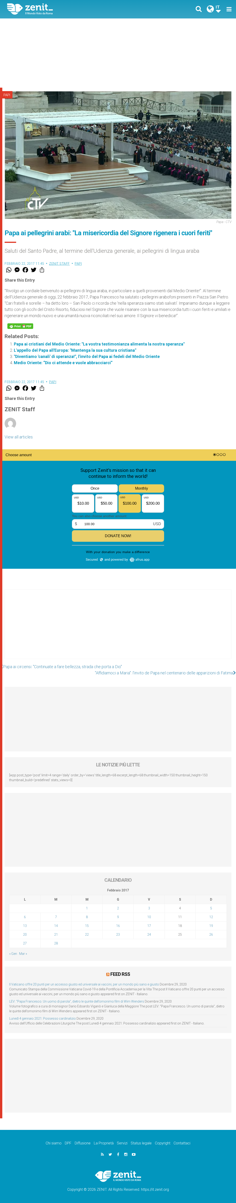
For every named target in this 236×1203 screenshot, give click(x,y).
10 (149, 917)
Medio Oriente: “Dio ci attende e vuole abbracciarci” (63, 362)
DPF (68, 1143)
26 (211, 934)
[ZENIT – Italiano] (66, 9)
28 (56, 943)
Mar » (23, 954)
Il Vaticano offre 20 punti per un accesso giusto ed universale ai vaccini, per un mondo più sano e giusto (84, 984)
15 (87, 926)
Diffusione (83, 1143)
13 (25, 926)
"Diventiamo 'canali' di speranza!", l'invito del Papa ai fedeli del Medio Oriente (87, 356)
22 (87, 934)
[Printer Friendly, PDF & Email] (20, 326)
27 (25, 943)
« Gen (13, 954)
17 (149, 926)
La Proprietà (104, 1143)
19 (211, 926)
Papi (6, 95)
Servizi (122, 1143)
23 (118, 934)
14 (56, 926)
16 (118, 926)
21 (56, 934)
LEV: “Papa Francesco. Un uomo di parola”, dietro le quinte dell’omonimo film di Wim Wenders (76, 1001)
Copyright (162, 1143)
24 (149, 934)
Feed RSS (120, 974)
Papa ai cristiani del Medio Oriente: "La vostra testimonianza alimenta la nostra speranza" (99, 344)
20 (25, 934)
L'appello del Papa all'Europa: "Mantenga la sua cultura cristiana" (75, 350)
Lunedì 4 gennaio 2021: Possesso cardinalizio (42, 1018)
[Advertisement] (118, 53)
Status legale (141, 1143)
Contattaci (182, 1143)
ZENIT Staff (59, 263)
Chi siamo (54, 1143)
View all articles (19, 437)
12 (211, 917)
